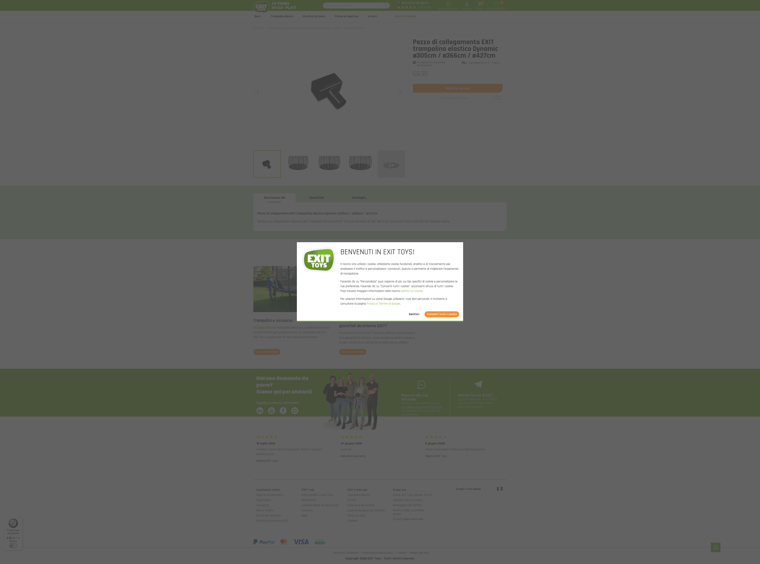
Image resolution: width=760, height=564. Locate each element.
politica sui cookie (412, 291)
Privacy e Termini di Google (383, 304)
